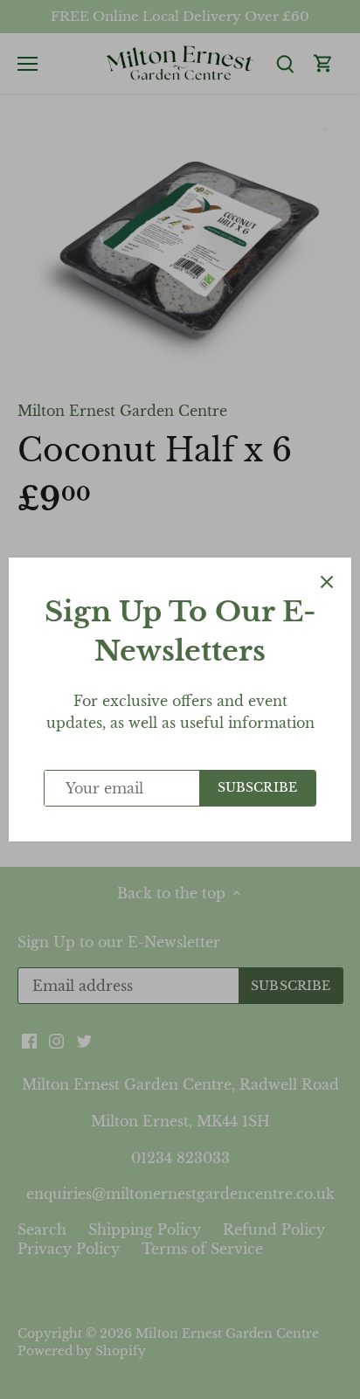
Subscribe (257, 787)
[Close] (327, 582)
